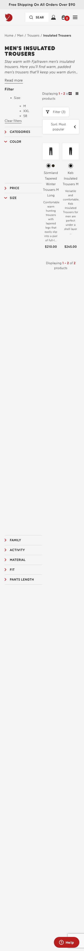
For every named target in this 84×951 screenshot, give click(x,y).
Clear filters (13, 121)
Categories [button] (20, 132)
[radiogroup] (51, 165)
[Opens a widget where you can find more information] (66, 943)
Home (9, 36)
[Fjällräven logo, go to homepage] (16, 17)
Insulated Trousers (57, 36)
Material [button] (18, 560)
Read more (14, 80)
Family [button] (15, 540)
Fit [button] (12, 570)
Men (20, 36)
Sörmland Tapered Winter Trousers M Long (51, 184)
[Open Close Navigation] (75, 17)
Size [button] (13, 198)
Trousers (33, 36)
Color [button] (15, 142)
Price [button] (14, 188)
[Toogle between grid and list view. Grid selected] (73, 94)
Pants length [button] (22, 580)
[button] (64, 17)
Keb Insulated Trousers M (71, 178)
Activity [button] (17, 550)
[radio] (48, 165)
